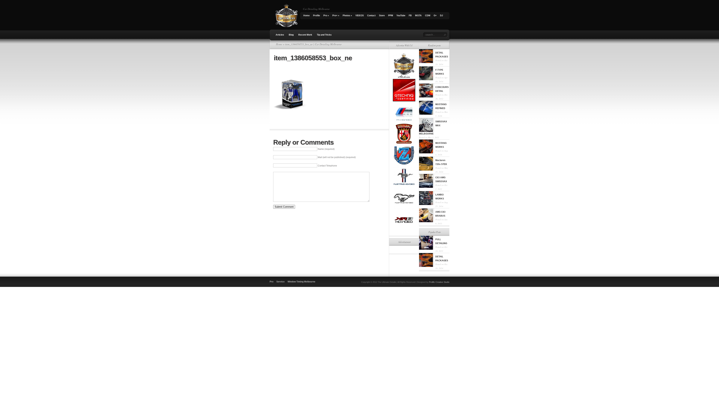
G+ (435, 15)
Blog (291, 34)
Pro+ (335, 15)
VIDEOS (359, 15)
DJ (441, 15)
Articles (280, 34)
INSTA (418, 15)
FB (410, 15)
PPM (390, 15)
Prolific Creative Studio (439, 282)
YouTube (400, 15)
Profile (316, 15)
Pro (326, 15)
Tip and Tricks (324, 34)
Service (280, 281)
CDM (427, 15)
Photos (347, 15)
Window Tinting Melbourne (301, 281)
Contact (371, 15)
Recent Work (305, 34)
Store (382, 15)
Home (306, 15)
